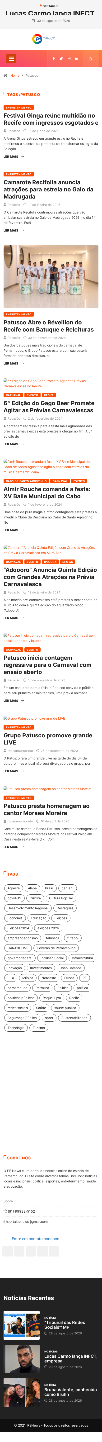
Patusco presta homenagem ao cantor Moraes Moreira (47, 809)
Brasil (49, 888)
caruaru (68, 888)
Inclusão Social (52, 958)
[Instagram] (42, 1251)
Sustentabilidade (74, 1018)
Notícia (50, 1317)
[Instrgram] (69, 59)
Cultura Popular (61, 898)
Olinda (69, 978)
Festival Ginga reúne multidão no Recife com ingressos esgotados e (51, 119)
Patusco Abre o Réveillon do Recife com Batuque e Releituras (49, 326)
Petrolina (42, 988)
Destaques (65, 908)
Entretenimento (19, 107)
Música (27, 978)
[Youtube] (54, 1251)
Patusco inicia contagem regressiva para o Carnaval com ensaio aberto (48, 664)
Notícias (51, 1351)
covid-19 (14, 898)
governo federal (20, 958)
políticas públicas (21, 998)
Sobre (8, 1201)
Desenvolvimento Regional (28, 908)
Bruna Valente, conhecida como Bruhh (70, 1392)
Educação (38, 918)
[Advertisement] (51, 1099)
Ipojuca (50, 562)
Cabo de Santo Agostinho (26, 481)
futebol (72, 938)
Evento (32, 395)
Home (14, 75)
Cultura (35, 898)
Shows (67, 562)
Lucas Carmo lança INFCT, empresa (70, 1358)
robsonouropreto (20, 751)
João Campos (70, 968)
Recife (49, 395)
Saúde (41, 1008)
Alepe (32, 888)
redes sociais (18, 1008)
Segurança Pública (22, 1018)
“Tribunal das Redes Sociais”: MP (64, 1325)
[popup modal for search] (90, 58)
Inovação (15, 968)
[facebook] (54, 59)
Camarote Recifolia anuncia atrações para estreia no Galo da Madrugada (48, 189)
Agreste (14, 888)
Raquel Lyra (52, 998)
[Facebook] (7, 1251)
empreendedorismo (23, 938)
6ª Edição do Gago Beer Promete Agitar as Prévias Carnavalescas (49, 407)
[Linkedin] (76, 59)
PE (85, 978)
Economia (15, 918)
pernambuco (17, 988)
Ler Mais (11, 156)
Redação (14, 131)
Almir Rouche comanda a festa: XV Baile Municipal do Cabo (47, 493)
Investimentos (41, 968)
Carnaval (13, 395)
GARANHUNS (18, 948)
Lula (11, 978)
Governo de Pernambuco (56, 948)
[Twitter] (61, 59)
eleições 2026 (48, 928)
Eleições (61, 918)
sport (49, 1018)
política (82, 988)
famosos (52, 938)
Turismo (39, 1028)
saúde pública (65, 1008)
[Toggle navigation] (11, 58)
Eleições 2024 (18, 928)
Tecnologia (16, 1028)
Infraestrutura (82, 958)
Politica (63, 988)
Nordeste (49, 978)
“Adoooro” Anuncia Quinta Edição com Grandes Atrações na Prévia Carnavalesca (50, 577)
